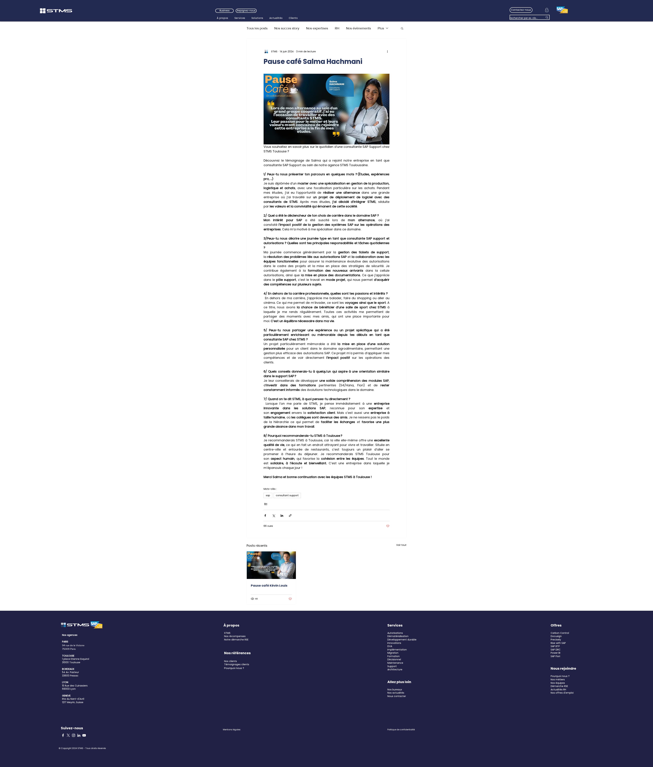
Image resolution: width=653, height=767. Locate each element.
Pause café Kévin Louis (269, 585)
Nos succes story (286, 28)
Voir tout (401, 545)
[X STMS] (68, 735)
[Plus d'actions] (387, 51)
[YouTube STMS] (84, 735)
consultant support (287, 495)
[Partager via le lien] (290, 515)
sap (268, 495)
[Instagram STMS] (73, 735)
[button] (402, 28)
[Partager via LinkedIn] (281, 515)
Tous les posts (257, 28)
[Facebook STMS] (63, 735)
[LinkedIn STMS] (79, 735)
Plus (381, 28)
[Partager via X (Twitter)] (273, 515)
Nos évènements (358, 28)
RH (337, 28)
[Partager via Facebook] (265, 515)
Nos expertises (317, 28)
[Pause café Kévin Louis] (271, 565)
